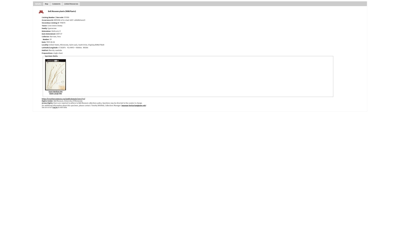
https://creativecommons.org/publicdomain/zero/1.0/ (63, 99)
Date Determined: (49, 34)
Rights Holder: (47, 101)
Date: (44, 42)
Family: (44, 28)
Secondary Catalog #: (50, 23)
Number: (46, 39)
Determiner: (47, 31)
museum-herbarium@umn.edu (134, 106)
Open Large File (55, 94)
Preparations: (47, 53)
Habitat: (45, 50)
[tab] (38, 4)
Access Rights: (47, 103)
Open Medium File (55, 92)
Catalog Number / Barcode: (53, 17)
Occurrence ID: (48, 20)
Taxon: (44, 26)
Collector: (46, 37)
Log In (55, 107)
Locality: (45, 45)
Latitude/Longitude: (50, 48)
